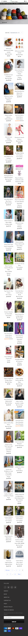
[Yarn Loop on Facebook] (5, 587)
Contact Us (7, 600)
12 (15, 574)
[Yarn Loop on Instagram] (12, 587)
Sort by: (7, 32)
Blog (5, 594)
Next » (19, 574)
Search (6, 591)
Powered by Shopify (7, 625)
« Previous (7, 570)
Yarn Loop (8, 624)
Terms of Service (9, 610)
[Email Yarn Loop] (15, 587)
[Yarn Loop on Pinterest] (8, 587)
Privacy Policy (8, 607)
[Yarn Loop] (14, 1)
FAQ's (5, 603)
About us (6, 597)
